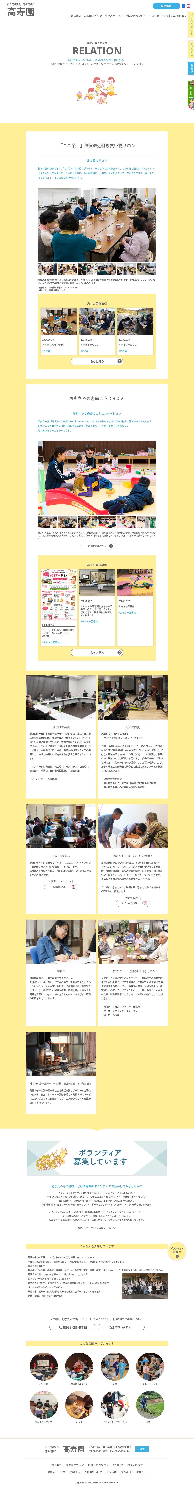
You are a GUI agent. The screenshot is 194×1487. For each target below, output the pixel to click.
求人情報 (111, 1472)
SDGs (165, 16)
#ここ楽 (46, 351)
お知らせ (154, 16)
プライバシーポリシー (133, 1472)
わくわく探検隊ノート (133, 903)
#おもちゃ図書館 (51, 642)
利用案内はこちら (97, 546)
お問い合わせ (135, 1465)
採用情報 (166, 6)
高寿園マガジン (93, 16)
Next (158, 224)
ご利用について (93, 1472)
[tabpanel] (97, 225)
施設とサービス (114, 16)
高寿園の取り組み (181, 16)
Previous (36, 224)
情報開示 (75, 1472)
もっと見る (97, 361)
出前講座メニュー (61, 887)
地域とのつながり (136, 16)
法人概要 (76, 16)
